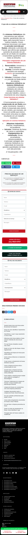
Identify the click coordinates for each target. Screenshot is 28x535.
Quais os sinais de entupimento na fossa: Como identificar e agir (13, 409)
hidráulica (8, 73)
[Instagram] (3, 312)
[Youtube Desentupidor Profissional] (16, 473)
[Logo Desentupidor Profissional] (9, 5)
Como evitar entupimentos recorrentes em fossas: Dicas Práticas (14, 400)
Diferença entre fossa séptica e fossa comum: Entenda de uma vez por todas (14, 340)
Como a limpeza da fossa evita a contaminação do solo (13, 366)
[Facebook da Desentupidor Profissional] (7, 473)
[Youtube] (14, 312)
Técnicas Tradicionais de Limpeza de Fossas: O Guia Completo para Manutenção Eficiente (14, 383)
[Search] (19, 11)
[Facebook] (6, 312)
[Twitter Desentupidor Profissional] (10, 473)
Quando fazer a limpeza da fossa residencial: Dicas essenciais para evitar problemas (13, 371)
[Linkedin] (11, 312)
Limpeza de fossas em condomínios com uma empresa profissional (14, 388)
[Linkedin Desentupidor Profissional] (13, 473)
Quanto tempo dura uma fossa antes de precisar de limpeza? (14, 326)
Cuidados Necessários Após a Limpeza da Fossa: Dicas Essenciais (14, 392)
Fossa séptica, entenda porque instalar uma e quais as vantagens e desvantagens (14, 377)
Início (2, 18)
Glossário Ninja (8, 18)
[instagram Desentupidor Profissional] (3, 473)
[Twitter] (9, 312)
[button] (24, 11)
